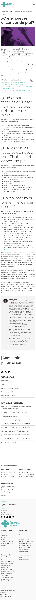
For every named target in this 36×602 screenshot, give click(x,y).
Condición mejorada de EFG (8, 487)
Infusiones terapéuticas (8, 569)
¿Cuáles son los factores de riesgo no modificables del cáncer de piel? (14, 83)
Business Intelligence (7, 476)
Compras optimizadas (7, 490)
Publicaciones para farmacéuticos (24, 548)
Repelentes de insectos (8, 571)
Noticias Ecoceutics (25, 545)
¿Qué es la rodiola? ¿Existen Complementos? (16, 412)
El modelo (4, 537)
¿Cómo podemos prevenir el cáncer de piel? (17, 90)
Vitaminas (4, 381)
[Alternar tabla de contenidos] (31, 80)
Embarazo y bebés (7, 392)
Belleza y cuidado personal (10, 388)
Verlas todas (3, 479)
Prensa (3, 539)
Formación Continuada (8, 472)
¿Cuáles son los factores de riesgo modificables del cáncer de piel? (17, 87)
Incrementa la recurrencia (26, 474)
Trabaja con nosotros (7, 541)
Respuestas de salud (6, 11)
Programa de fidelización (26, 476)
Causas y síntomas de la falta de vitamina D (15, 438)
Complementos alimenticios (5, 566)
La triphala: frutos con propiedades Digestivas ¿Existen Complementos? (16, 408)
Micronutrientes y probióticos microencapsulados (7, 575)
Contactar (4, 535)
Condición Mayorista (7, 492)
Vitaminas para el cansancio (10, 416)
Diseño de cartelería (25, 472)
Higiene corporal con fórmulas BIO (7, 580)
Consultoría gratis (24, 559)
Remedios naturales (8, 395)
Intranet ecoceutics (25, 555)
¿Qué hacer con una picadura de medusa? (15, 423)
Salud (3, 14)
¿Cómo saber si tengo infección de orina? (14, 431)
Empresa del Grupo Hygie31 (7, 544)
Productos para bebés (7, 563)
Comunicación (23, 551)
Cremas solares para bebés (10, 442)
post (5, 249)
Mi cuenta (22, 557)
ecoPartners (4, 474)
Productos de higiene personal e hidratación (7, 560)
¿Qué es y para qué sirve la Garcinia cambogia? (16, 435)
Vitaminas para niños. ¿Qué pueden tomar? (15, 420)
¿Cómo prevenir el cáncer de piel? (23, 11)
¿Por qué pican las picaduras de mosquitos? (15, 427)
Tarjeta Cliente (5, 533)
